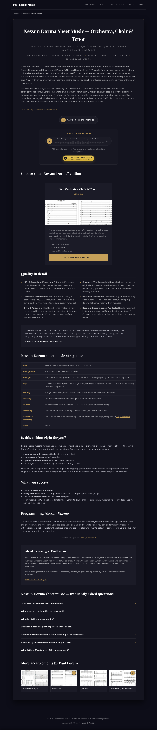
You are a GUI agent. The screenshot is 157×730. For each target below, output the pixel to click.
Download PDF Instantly (78, 257)
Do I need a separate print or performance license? (46, 627)
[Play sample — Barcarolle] (74, 673)
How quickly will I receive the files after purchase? (46, 642)
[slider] (79, 142)
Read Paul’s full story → (35, 579)
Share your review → (88, 538)
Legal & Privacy (88, 723)
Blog (141, 5)
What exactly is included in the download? (42, 611)
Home (15, 14)
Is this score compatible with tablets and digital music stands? (52, 634)
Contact (76, 723)
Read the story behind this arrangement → (39, 109)
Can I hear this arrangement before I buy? (42, 603)
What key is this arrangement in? (37, 619)
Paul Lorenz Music (24, 4)
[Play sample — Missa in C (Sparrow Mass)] (133, 673)
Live (111, 5)
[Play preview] (49, 141)
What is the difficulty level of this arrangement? (45, 650)
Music (102, 5)
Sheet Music (90, 5)
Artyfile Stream (123, 416)
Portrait (121, 5)
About (132, 5)
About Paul (67, 723)
